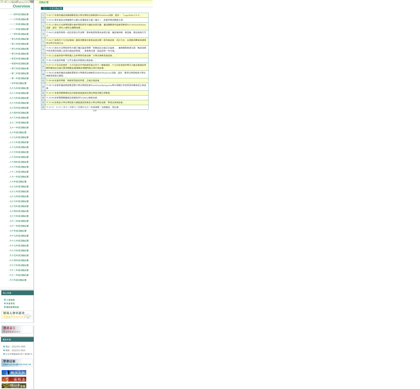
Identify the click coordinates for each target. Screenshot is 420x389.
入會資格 (10, 300)
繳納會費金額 (12, 307)
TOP (95, 111)
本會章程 (10, 303)
